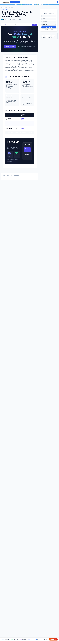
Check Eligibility (49, 27)
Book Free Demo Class (27, 150)
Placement (24, 24)
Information (6, 7)
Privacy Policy (28, 176)
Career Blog (24, 176)
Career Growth (44, 37)
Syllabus (16, 24)
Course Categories (37, 1)
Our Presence (45, 1)
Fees (20, 24)
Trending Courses (28, 1)
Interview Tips (50, 37)
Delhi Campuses (34, 176)
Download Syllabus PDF (27, 155)
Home (2, 7)
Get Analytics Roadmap (10, 46)
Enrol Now (34, 24)
